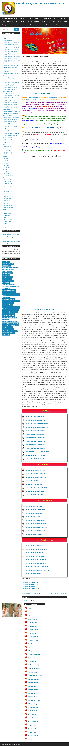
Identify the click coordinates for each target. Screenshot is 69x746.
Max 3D (6, 162)
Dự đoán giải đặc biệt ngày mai (9, 292)
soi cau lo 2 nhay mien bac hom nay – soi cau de (40, 3)
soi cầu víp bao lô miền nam (10, 121)
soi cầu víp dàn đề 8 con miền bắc (12, 60)
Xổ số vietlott (32, 633)
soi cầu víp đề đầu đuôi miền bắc (31, 588)
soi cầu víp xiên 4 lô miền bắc (11, 89)
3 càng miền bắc (5, 261)
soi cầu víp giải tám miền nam (11, 123)
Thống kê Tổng (7, 195)
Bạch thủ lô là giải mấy (7, 273)
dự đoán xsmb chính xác (7, 303)
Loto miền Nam (32, 718)
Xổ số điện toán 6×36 (9, 175)
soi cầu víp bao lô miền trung (10, 93)
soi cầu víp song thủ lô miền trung (12, 111)
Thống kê (37, 25)
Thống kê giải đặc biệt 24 (7, 329)
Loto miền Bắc (32, 714)
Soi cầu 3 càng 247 (11, 313)
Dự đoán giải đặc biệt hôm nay (9, 290)
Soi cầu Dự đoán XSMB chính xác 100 (10, 323)
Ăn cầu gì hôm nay (20, 21)
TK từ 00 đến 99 (8, 191)
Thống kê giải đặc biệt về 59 (8, 332)
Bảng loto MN (7, 213)
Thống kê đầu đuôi (8, 207)
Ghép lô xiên (5, 310)
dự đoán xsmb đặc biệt (7, 304)
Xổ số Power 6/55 (8, 163)
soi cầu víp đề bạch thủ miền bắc (11, 65)
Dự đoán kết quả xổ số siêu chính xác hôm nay (10, 295)
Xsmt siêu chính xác (59, 18)
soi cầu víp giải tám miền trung (11, 100)
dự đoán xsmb (5, 301)
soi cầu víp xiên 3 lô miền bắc (11, 87)
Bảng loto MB (7, 215)
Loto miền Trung (33, 721)
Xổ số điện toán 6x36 (34, 654)
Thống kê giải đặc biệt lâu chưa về (10, 330)
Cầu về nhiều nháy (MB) (9, 181)
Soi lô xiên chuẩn (15, 325)
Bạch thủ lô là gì (6, 275)
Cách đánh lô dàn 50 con (7, 280)
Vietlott (13, 25)
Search (16, 29)
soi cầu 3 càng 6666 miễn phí (8, 315)
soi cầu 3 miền (5, 319)
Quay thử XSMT (7, 221)
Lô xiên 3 (4, 313)
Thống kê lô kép (8, 202)
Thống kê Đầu (7, 200)
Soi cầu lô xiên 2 (5, 325)
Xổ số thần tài (7, 171)
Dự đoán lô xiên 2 (6, 297)
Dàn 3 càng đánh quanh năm (8, 284)
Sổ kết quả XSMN (8, 152)
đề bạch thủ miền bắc (34, 97)
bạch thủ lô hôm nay (6, 271)
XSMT (54, 21)
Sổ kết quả (4, 25)
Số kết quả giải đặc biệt (7, 327)
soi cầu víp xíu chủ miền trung (11, 113)
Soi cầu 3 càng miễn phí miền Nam (9, 317)
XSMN (48, 21)
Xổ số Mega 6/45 (8, 165)
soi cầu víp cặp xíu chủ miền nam (11, 117)
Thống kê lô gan (8, 205)
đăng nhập (28, 600)
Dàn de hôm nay (5, 288)
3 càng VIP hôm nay (6, 267)
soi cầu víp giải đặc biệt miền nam (12, 119)
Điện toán (21, 25)
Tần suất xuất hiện (8, 193)
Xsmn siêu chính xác (6, 21)
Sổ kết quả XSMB (8, 154)
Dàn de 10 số (16, 286)
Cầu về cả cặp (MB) (8, 183)
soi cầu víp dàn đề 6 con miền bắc (59, 593)
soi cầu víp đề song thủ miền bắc (11, 47)
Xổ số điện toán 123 (8, 173)
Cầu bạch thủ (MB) (8, 179)
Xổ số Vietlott (7, 167)
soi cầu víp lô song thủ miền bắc (11, 82)
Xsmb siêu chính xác (34, 18)
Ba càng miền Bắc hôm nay (8, 269)
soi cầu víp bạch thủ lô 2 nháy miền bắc (31, 593)
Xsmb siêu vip (46, 18)
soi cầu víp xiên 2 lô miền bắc (11, 85)
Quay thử (54, 25)
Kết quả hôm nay (62, 21)
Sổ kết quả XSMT (8, 150)
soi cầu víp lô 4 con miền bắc (30, 582)
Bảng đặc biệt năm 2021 (7, 277)
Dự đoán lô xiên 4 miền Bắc (8, 299)
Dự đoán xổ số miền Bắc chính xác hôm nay (9, 307)
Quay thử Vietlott (8, 219)
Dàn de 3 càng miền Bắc (7, 286)
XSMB (43, 21)
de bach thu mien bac (30, 99)
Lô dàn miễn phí (13, 312)
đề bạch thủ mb (53, 97)
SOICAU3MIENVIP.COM (28, 120)
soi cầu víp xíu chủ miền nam (10, 135)
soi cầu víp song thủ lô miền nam (11, 133)
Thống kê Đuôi (7, 198)
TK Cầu (29, 25)
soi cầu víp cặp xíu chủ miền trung (12, 95)
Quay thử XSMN (8, 223)
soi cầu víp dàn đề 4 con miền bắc (12, 56)
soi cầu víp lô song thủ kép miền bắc (11, 241)
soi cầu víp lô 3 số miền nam (10, 124)
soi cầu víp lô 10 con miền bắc (11, 49)
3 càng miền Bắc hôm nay (7, 263)
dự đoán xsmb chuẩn (14, 301)
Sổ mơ (62, 25)
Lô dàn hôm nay (5, 312)
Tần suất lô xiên (5, 334)
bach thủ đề (14, 267)
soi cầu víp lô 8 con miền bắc (30, 586)
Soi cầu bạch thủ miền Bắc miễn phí (10, 321)
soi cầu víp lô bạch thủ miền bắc (11, 77)
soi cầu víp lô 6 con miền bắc (30, 584)
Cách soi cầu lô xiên (6, 278)
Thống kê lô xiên (8, 203)
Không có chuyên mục (14, 310)
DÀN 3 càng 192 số (6, 282)
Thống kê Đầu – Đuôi (9, 196)
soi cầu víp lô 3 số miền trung (11, 102)
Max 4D (6, 160)
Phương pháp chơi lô (33, 21)
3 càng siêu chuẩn (6, 265)
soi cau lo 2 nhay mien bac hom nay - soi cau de (41, 59)
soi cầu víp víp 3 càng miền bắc (11, 84)
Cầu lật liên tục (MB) (8, 185)
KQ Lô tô (46, 25)
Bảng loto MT (7, 211)
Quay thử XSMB (7, 225)
